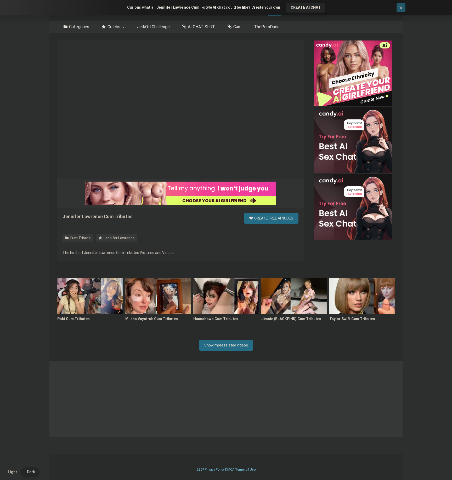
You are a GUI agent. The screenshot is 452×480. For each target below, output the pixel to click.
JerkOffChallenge (153, 26)
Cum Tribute (80, 238)
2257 (200, 469)
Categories (79, 26)
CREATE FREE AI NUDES (273, 218)
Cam (237, 26)
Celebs (114, 26)
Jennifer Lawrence (119, 238)
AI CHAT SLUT (201, 26)
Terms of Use (245, 469)
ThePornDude (267, 26)
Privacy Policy (214, 469)
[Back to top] (434, 464)
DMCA (229, 469)
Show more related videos (226, 345)
